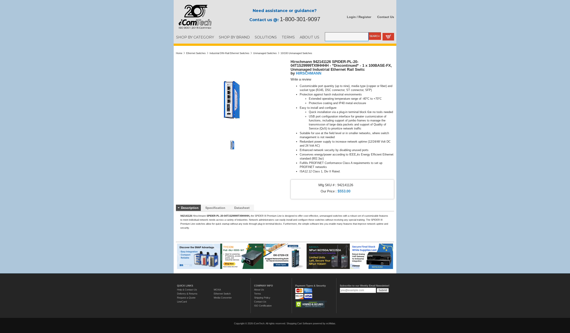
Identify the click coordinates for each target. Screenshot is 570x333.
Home (179, 53)
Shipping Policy (262, 297)
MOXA (217, 289)
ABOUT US (309, 37)
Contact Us (385, 17)
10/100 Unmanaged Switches (296, 53)
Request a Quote (186, 297)
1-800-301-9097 (300, 19)
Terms (257, 293)
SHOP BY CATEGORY (195, 37)
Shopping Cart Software (299, 323)
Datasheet (242, 208)
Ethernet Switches (196, 53)
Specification (215, 208)
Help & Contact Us (187, 289)
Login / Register (359, 17)
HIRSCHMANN (308, 73)
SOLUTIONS (266, 37)
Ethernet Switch (222, 293)
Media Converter (223, 297)
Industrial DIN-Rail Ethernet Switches (229, 53)
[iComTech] (193, 28)
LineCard (182, 301)
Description (190, 208)
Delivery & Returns (187, 293)
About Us (259, 289)
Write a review (301, 79)
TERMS (288, 37)
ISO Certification (263, 305)
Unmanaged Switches (265, 53)
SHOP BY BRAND (234, 37)
